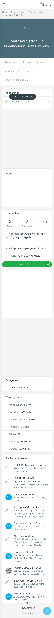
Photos (27, 62)
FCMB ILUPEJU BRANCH (28, 567)
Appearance (11, 62)
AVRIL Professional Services (30, 465)
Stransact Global (23, 551)
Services (30, 71)
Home (5, 12)
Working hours (13, 71)
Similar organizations (16, 79)
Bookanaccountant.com (27, 523)
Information (42, 62)
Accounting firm (36, 12)
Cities (13, 12)
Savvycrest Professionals (28, 580)
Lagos (23, 12)
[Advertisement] (27, 138)
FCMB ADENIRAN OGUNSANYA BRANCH (27, 479)
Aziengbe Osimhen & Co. (28, 507)
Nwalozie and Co (24, 536)
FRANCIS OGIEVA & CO (27, 593)
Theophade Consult (25, 494)
